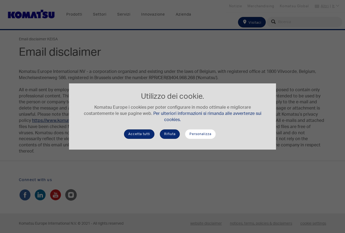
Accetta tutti (139, 134)
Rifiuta (169, 134)
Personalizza (200, 134)
